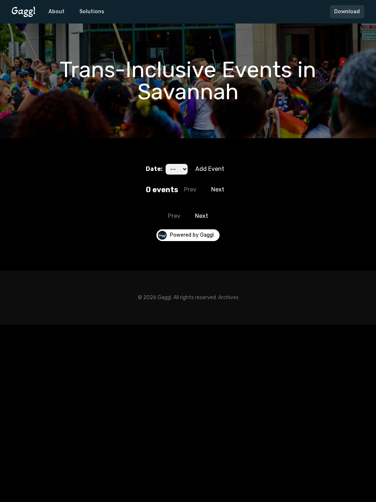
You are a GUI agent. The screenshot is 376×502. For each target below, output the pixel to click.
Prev (190, 189)
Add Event (209, 168)
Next (217, 189)
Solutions (91, 11)
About (56, 11)
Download (347, 11)
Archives (228, 297)
